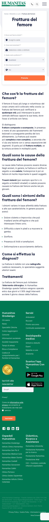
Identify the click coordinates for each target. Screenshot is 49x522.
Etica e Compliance (10, 349)
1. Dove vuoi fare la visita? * (13, 35)
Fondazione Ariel (32, 459)
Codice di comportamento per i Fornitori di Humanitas (11, 355)
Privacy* (5, 397)
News (4, 324)
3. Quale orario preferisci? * (13, 55)
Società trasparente (10, 342)
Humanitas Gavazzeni (11, 465)
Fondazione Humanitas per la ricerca (35, 451)
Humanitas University (34, 446)
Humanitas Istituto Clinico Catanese (12, 480)
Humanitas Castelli (9, 461)
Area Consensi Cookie (38, 515)
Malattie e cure (15, 14)
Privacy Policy (14, 512)
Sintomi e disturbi (33, 343)
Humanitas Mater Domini (12, 457)
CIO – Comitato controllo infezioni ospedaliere (36, 464)
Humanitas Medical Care (12, 454)
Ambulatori (30, 317)
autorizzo (7, 410)
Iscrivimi (8, 418)
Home (6, 14)
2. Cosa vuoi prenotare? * (12, 45)
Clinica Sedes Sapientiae (12, 476)
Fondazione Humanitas (35, 456)
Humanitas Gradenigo (11, 443)
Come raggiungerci (10, 331)
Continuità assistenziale (35, 328)
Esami (28, 346)
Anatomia (29, 354)
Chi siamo (6, 320)
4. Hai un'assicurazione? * (12, 65)
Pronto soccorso (32, 324)
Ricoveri (29, 321)
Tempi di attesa (8, 345)
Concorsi (5, 335)
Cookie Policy (24, 512)
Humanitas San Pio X (10, 450)
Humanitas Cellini (9, 468)
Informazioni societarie (11, 338)
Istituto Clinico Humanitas (12, 447)
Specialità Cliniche (9, 327)
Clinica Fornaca (8, 472)
